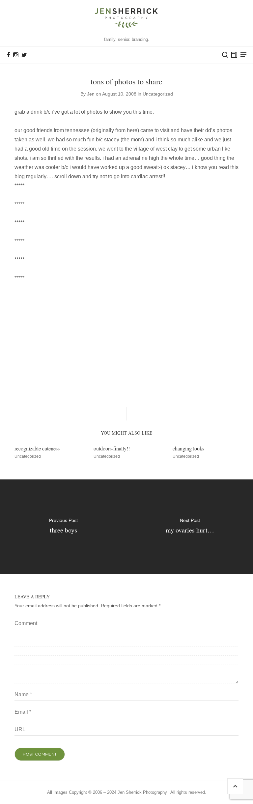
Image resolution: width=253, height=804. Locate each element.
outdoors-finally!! (112, 448)
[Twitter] (24, 55)
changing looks (188, 448)
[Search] (225, 55)
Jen (91, 94)
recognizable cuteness (37, 448)
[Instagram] (15, 55)
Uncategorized (158, 94)
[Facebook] (8, 55)
